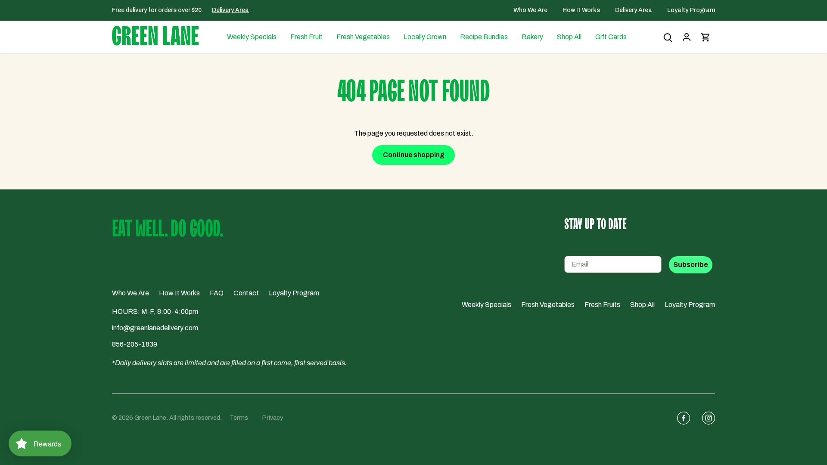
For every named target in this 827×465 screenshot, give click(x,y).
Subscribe (690, 264)
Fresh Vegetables (548, 304)
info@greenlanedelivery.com (155, 328)
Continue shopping (414, 154)
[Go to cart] (705, 37)
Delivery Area (230, 10)
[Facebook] (680, 418)
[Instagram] (705, 418)
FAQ (217, 293)
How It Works (582, 10)
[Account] (686, 37)
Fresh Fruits (602, 304)
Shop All (642, 304)
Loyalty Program (691, 10)
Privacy (272, 417)
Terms (239, 417)
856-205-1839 (134, 344)
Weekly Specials (486, 304)
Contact (246, 293)
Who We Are (531, 10)
